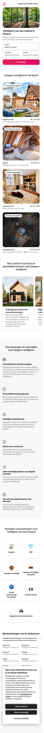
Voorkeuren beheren (21, 718)
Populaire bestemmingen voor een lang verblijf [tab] (20, 638)
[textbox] (12, 55)
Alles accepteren (21, 706)
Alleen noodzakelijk (21, 712)
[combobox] (21, 47)
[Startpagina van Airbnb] (4, 3)
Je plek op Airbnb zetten (28, 3)
